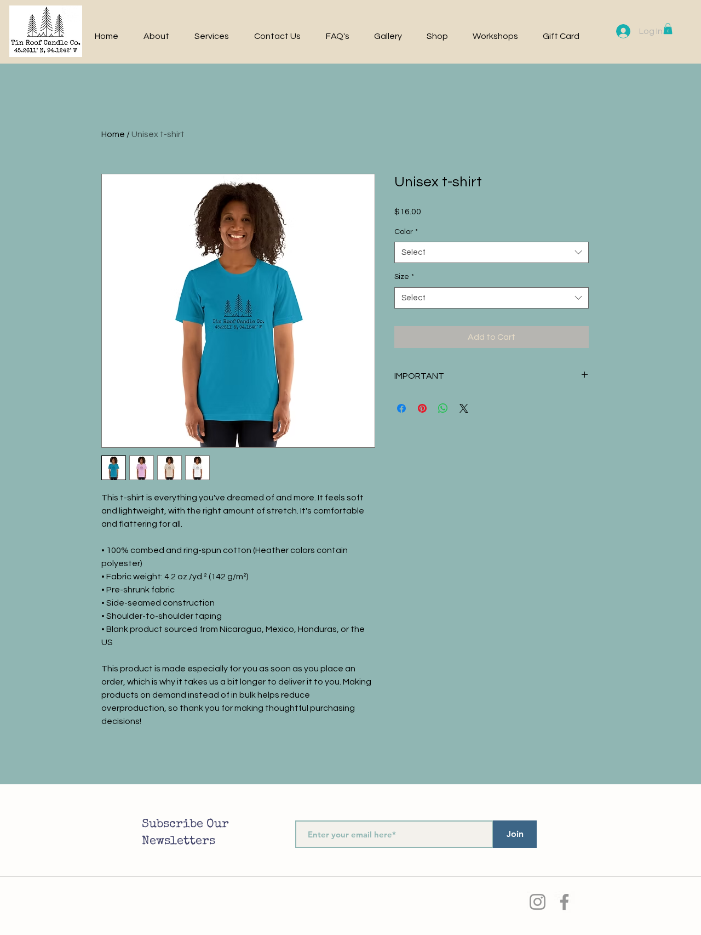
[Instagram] (537, 902)
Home (113, 134)
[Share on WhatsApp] (443, 408)
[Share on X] (463, 408)
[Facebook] (564, 902)
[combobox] (491, 252)
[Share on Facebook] (401, 408)
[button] (668, 28)
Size (404, 277)
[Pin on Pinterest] (422, 408)
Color (406, 232)
